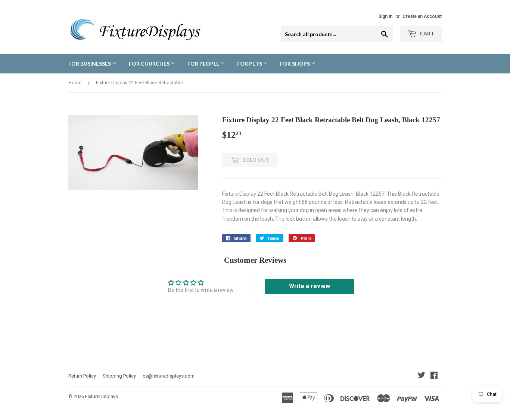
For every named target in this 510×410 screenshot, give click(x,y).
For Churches (150, 63)
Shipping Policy (119, 376)
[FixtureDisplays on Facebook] (434, 376)
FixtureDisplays (101, 396)
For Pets (250, 63)
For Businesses (90, 63)
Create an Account (422, 16)
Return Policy (82, 376)
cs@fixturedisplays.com (169, 376)
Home (74, 82)
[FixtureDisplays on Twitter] (421, 376)
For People (203, 63)
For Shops (295, 63)
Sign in (385, 16)
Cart (426, 33)
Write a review (309, 286)
